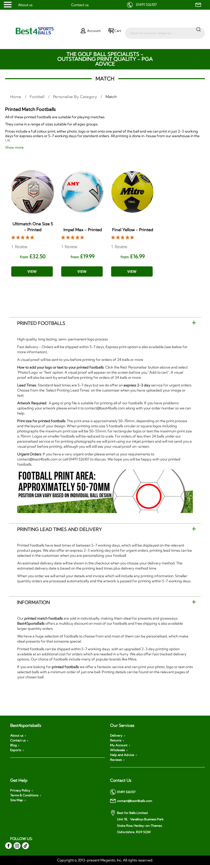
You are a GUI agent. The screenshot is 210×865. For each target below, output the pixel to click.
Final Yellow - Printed (132, 229)
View (32, 271)
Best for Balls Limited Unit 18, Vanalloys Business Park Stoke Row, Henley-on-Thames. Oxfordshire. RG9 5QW (140, 822)
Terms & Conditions (24, 795)
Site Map (16, 800)
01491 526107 (146, 4)
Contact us (80, 5)
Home (16, 96)
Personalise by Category (75, 96)
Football (38, 96)
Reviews (116, 760)
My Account (119, 745)
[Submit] (198, 29)
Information (33, 602)
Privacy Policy (20, 790)
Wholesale (117, 750)
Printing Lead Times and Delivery (59, 529)
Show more (14, 147)
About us (25, 5)
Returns (115, 740)
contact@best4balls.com (134, 801)
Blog (13, 745)
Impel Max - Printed (83, 229)
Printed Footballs (41, 323)
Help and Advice (122, 755)
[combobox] (165, 30)
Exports (15, 750)
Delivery (116, 735)
